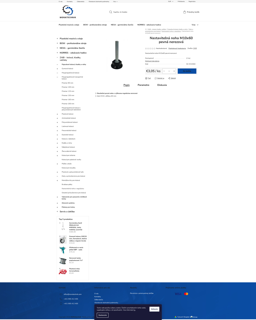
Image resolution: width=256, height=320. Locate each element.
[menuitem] (69, 24)
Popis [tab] (127, 85)
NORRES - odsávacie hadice (73, 52)
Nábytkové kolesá (68, 147)
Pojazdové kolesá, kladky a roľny (74, 64)
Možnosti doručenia (152, 61)
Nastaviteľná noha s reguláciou (73, 188)
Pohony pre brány (68, 207)
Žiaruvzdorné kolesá (69, 151)
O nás (60, 2)
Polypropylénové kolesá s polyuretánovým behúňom (71, 109)
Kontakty (70, 2)
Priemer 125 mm (68, 91)
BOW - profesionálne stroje (73, 43)
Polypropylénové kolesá (70, 73)
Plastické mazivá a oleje (71, 38)
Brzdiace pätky (67, 184)
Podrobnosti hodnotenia (177, 48)
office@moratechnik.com (73, 294)
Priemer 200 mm (68, 104)
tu (134, 310)
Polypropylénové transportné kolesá (72, 78)
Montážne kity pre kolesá (71, 180)
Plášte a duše (67, 164)
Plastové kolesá (67, 114)
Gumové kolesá (67, 68)
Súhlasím (154, 309)
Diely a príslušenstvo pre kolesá (73, 176)
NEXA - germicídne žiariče (72, 48)
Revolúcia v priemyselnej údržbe (141, 293)
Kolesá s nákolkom (68, 139)
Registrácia (192, 1)
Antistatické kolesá (69, 118)
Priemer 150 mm (68, 95)
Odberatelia (80, 2)
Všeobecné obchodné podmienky (99, 2)
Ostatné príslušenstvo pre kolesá (74, 193)
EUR (169, 1)
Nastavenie (102, 315)
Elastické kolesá (67, 135)
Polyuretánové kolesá (69, 122)
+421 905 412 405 (71, 299)
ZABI (195, 48)
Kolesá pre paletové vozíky (71, 159)
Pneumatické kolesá (69, 130)
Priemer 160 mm (68, 99)
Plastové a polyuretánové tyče (73, 172)
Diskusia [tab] (162, 85)
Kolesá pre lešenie (68, 155)
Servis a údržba (67, 211)
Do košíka (187, 71)
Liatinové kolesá (68, 126)
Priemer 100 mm (68, 87)
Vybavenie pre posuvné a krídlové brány (74, 198)
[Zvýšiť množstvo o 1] (174, 71)
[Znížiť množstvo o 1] (164, 71)
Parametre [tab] (143, 85)
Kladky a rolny (67, 143)
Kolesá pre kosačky (69, 168)
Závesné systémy (68, 203)
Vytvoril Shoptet (183, 317)
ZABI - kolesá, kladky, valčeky (70, 58)
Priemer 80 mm (67, 83)
